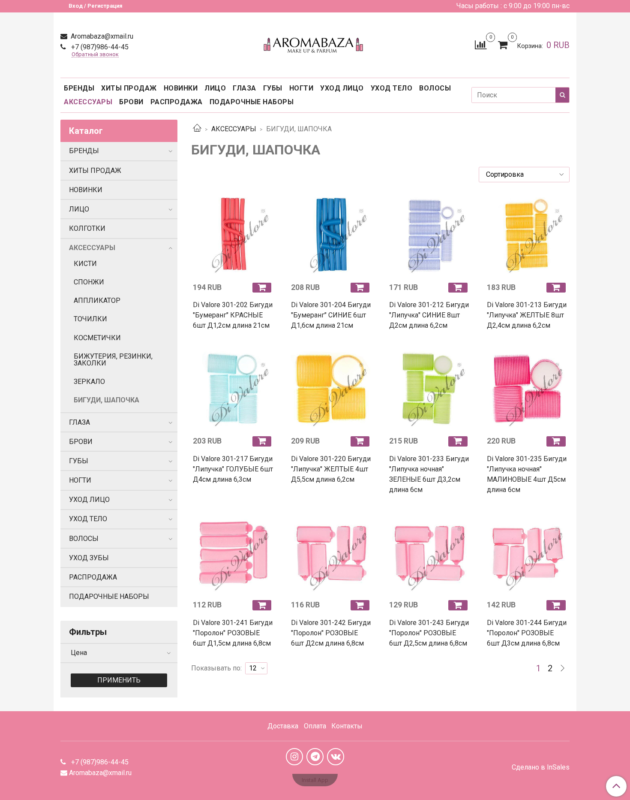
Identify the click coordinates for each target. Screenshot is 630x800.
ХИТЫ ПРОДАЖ (129, 88)
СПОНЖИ (89, 282)
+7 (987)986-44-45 (99, 47)
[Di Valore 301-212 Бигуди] (429, 234)
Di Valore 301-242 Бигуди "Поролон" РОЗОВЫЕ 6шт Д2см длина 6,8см (331, 633)
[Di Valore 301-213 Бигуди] (527, 234)
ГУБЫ (272, 88)
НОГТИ (301, 88)
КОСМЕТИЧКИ (97, 338)
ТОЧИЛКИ (90, 319)
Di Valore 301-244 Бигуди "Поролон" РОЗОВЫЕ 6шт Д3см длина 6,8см (527, 633)
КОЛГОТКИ (87, 228)
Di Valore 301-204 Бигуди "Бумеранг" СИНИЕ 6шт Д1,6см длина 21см (331, 315)
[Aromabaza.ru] (314, 43)
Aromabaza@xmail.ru (101, 36)
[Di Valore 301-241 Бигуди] (233, 552)
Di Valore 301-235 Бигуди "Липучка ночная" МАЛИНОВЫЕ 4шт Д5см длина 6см (527, 474)
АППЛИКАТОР (97, 300)
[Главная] (197, 129)
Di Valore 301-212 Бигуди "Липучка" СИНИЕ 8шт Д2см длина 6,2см (429, 315)
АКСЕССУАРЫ (88, 102)
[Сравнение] (480, 44)
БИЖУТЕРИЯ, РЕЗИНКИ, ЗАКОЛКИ (113, 359)
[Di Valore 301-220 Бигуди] (331, 388)
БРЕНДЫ (79, 88)
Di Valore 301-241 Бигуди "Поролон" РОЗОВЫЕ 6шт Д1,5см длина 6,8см (233, 633)
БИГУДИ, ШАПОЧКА (106, 400)
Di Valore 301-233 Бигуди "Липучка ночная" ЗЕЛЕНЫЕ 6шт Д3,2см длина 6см (429, 474)
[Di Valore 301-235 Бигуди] (527, 388)
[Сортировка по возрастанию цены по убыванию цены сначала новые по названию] (524, 174)
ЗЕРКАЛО (89, 381)
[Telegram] (315, 756)
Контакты (347, 726)
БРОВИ (131, 102)
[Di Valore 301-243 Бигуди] (429, 552)
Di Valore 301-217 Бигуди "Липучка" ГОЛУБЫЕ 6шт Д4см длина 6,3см (233, 469)
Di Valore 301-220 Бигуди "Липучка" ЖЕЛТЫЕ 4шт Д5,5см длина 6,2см (331, 469)
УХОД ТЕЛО (392, 88)
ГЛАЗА (244, 88)
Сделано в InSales (541, 767)
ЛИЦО (215, 88)
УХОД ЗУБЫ (89, 558)
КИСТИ (85, 264)
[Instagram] (294, 756)
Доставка (282, 726)
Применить (119, 680)
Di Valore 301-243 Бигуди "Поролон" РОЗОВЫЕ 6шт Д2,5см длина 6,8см (429, 633)
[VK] (335, 756)
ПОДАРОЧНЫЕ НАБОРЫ (252, 102)
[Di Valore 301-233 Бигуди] (429, 388)
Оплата (315, 726)
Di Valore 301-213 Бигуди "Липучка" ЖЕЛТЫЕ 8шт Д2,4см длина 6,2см (527, 315)
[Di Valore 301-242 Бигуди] (331, 552)
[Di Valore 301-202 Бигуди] (233, 234)
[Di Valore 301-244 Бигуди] (527, 552)
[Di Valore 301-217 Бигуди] (233, 388)
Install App (315, 780)
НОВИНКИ (181, 88)
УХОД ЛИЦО (342, 88)
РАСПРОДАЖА (176, 102)
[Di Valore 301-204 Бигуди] (331, 234)
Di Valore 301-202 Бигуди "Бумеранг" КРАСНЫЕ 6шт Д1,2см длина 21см (233, 315)
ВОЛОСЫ (435, 88)
